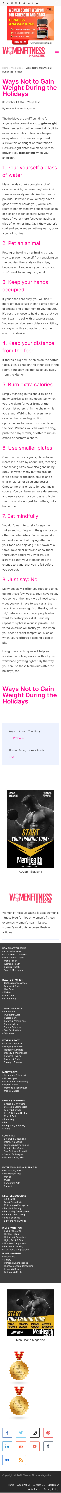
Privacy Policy (51, 1489)
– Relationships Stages (13, 1148)
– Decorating (8, 1256)
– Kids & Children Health (14, 1113)
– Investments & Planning (15, 1081)
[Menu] (57, 52)
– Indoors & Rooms (11, 1269)
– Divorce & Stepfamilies (14, 1106)
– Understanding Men (13, 1157)
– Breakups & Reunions (14, 1138)
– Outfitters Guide (11, 1014)
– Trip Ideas (8, 1033)
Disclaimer (53, 1485)
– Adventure (8, 1011)
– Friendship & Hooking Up (15, 1145)
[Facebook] (3, 3)
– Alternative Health (12, 951)
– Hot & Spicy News (12, 1170)
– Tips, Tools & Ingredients (15, 1249)
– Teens (6, 1128)
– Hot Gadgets (9, 1078)
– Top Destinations (11, 1030)
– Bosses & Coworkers (13, 1103)
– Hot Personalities (11, 1173)
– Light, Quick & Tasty (13, 1240)
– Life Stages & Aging (13, 957)
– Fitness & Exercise (12, 1046)
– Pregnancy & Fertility (13, 1125)
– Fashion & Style (11, 986)
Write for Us (34, 1489)
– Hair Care (8, 989)
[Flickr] (37, 3)
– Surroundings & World (14, 1220)
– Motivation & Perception (15, 1205)
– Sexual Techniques (12, 1154)
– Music (6, 1179)
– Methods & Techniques (14, 1087)
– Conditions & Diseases (14, 954)
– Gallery (6, 1259)
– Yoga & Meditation (12, 970)
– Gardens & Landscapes (15, 1262)
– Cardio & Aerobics (12, 1043)
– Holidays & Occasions (14, 1237)
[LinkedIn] (20, 3)
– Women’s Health (11, 963)
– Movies (6, 1176)
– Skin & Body (9, 998)
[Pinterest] (16, 3)
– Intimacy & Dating (12, 1141)
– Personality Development (16, 1211)
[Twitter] (7, 3)
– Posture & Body (11, 1059)
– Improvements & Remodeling (17, 1266)
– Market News (10, 1084)
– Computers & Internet (14, 1075)
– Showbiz (7, 1186)
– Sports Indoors (10, 1024)
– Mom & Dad (9, 1116)
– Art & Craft (8, 1199)
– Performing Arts (11, 1183)
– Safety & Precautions (13, 1021)
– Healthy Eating (10, 1234)
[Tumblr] (33, 3)
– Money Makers (10, 1090)
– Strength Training (12, 1062)
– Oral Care (8, 995)
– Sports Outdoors (11, 1027)
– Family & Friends (11, 1110)
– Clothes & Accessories (14, 983)
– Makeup (7, 992)
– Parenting (8, 1119)
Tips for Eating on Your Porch (26, 750)
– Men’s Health (9, 960)
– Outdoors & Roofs (12, 1272)
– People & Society (11, 1208)
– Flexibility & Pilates (12, 1049)
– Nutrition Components (14, 1243)
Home (11, 1485)
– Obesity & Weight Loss (14, 1052)
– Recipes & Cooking (12, 1246)
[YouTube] (29, 3)
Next (11, 757)
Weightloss (33, 102)
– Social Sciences (11, 1217)
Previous (18, 738)
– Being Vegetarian (11, 1231)
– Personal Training (12, 1056)
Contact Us (39, 1485)
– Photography (9, 1017)
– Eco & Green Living (12, 1202)
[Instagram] (12, 3)
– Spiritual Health (11, 967)
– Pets (5, 1122)
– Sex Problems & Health (14, 1151)
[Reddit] (24, 3)
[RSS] (21, 1460)
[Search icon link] (56, 3)
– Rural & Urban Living (13, 1214)
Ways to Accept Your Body (25, 731)
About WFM (23, 1485)
